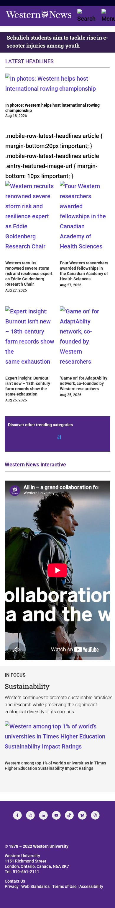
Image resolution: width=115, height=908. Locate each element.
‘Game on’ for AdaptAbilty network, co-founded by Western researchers (83, 383)
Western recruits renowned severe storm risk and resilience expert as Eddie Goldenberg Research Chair (28, 274)
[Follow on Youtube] (56, 815)
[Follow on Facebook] (17, 815)
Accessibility (91, 886)
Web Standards (35, 886)
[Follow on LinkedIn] (43, 815)
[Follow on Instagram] (30, 815)
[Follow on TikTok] (69, 815)
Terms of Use (64, 886)
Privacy (12, 886)
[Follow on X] (82, 815)
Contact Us (15, 881)
